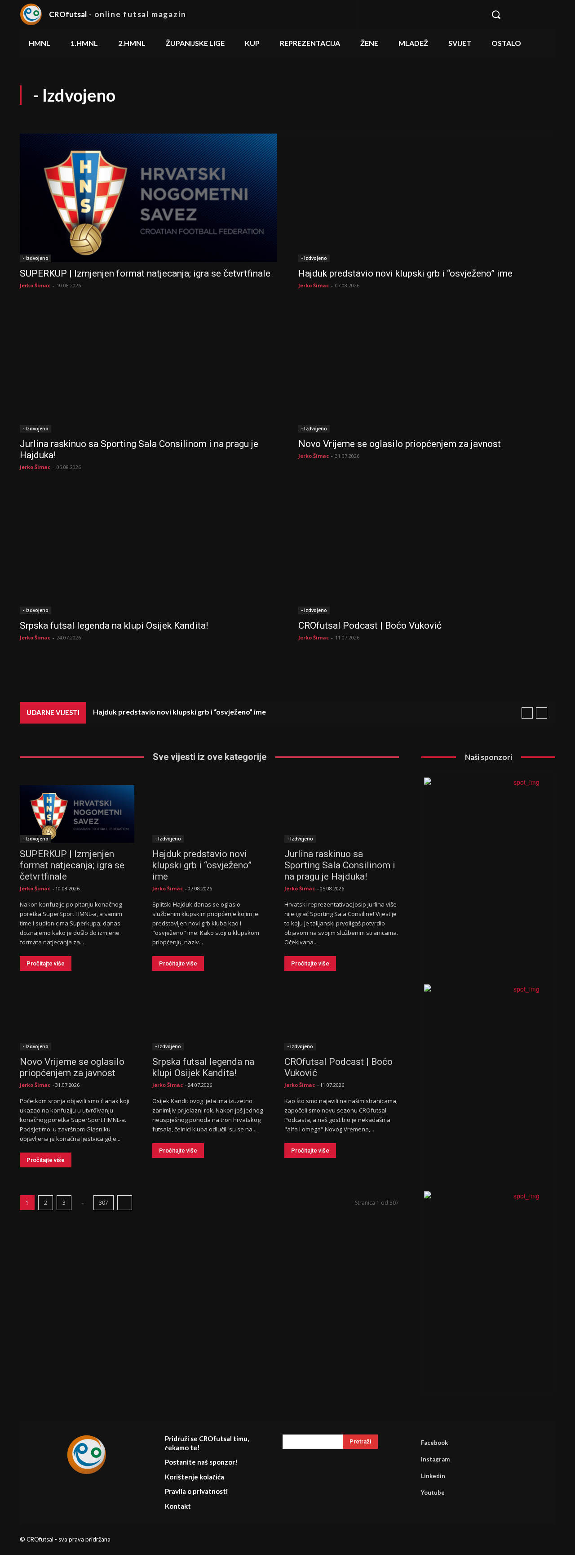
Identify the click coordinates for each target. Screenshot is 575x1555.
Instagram (435, 1459)
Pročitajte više (46, 963)
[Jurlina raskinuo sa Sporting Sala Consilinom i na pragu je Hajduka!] (148, 368)
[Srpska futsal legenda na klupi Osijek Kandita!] (148, 550)
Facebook (434, 1442)
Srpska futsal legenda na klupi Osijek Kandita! (114, 625)
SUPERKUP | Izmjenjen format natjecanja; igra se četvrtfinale (145, 273)
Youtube (433, 1492)
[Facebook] (408, 1442)
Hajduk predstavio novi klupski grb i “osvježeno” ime (405, 273)
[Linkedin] (408, 1476)
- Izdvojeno (35, 258)
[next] (541, 713)
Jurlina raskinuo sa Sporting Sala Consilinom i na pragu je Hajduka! (339, 865)
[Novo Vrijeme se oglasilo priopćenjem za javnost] (426, 368)
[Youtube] (408, 1492)
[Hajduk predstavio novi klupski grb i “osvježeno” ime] (426, 198)
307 (103, 1202)
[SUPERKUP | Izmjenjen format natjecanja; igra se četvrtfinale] (148, 198)
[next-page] (124, 1202)
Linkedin (433, 1475)
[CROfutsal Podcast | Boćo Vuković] (426, 550)
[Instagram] (408, 1459)
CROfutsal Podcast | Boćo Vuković (370, 625)
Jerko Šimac (35, 285)
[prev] (527, 713)
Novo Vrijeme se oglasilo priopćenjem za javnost (399, 443)
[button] (518, 14)
